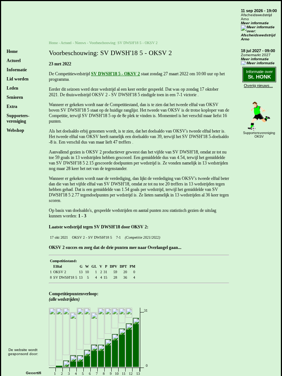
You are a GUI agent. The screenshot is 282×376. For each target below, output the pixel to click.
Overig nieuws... (258, 85)
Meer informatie (255, 23)
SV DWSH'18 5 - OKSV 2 (115, 73)
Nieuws (80, 43)
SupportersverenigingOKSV (259, 134)
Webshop (15, 130)
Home (12, 51)
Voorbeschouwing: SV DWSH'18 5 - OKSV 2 (123, 43)
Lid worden (18, 79)
